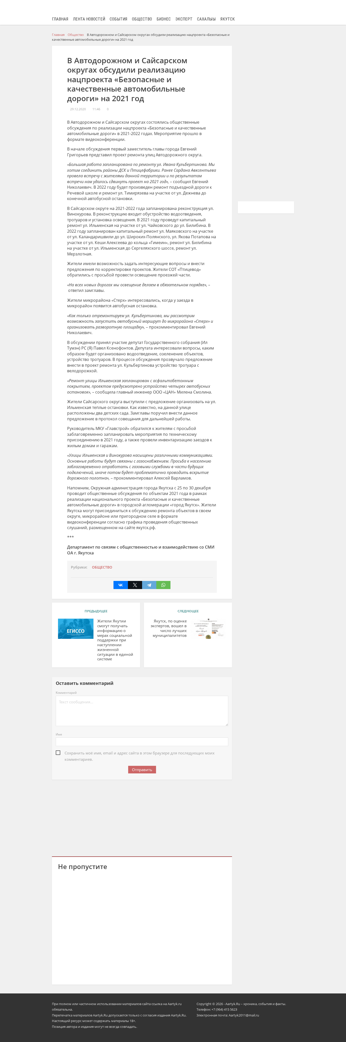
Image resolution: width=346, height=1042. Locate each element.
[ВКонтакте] (120, 585)
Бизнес (164, 19)
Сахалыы (206, 19)
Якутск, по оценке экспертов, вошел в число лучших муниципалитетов (169, 628)
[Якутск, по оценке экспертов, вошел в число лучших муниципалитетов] (208, 629)
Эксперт (184, 19)
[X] (135, 585)
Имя (59, 734)
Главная (60, 19)
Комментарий (66, 692)
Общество (142, 19)
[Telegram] (149, 585)
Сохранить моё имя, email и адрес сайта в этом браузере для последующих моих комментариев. (140, 753)
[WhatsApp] (163, 585)
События (118, 19)
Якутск (227, 19)
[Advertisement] (142, 817)
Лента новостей (89, 19)
